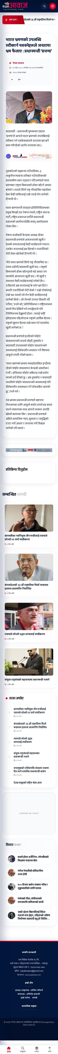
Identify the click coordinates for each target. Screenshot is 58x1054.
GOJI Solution (29, 1024)
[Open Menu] (53, 6)
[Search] (44, 6)
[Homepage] (15, 6)
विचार (13, 845)
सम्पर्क (34, 998)
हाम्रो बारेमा (25, 998)
